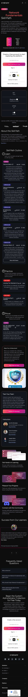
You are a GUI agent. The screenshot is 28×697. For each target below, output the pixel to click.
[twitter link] (8, 659)
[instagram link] (12, 659)
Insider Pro (17, 47)
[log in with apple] (14, 75)
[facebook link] (15, 659)
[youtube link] (22, 659)
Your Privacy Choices (15, 692)
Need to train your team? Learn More (18, 41)
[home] (5, 3)
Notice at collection (14, 695)
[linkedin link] (5, 659)
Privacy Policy (5, 693)
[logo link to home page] (14, 656)
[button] (22, 3)
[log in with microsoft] (17, 75)
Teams (23, 47)
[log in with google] (10, 75)
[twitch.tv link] (19, 659)
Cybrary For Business (14, 411)
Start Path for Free (9, 42)
